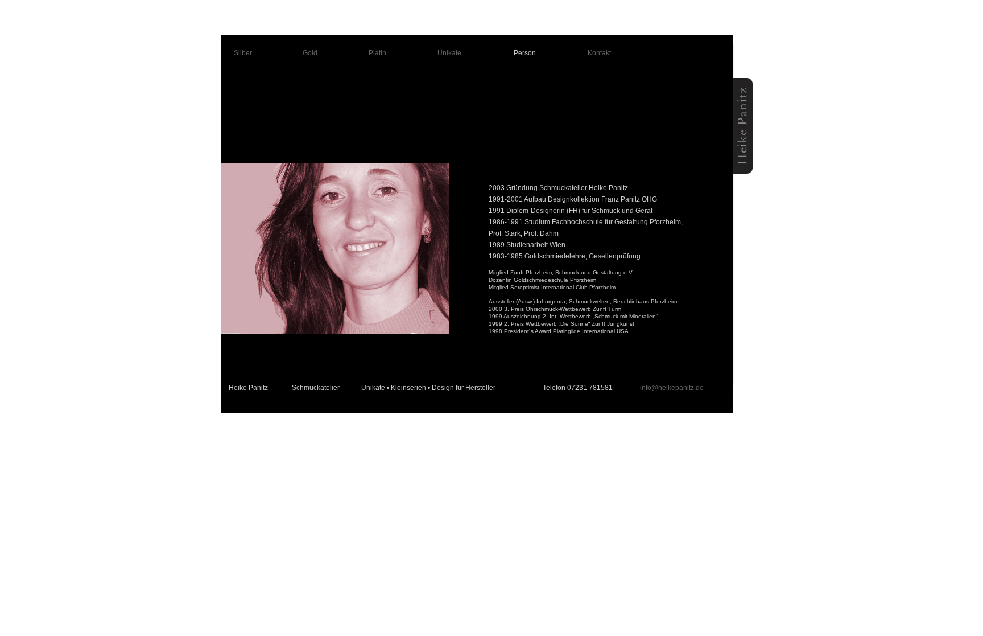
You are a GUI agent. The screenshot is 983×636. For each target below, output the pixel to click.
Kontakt (599, 53)
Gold (310, 53)
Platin (377, 53)
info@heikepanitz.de (672, 388)
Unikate (449, 53)
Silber (243, 53)
